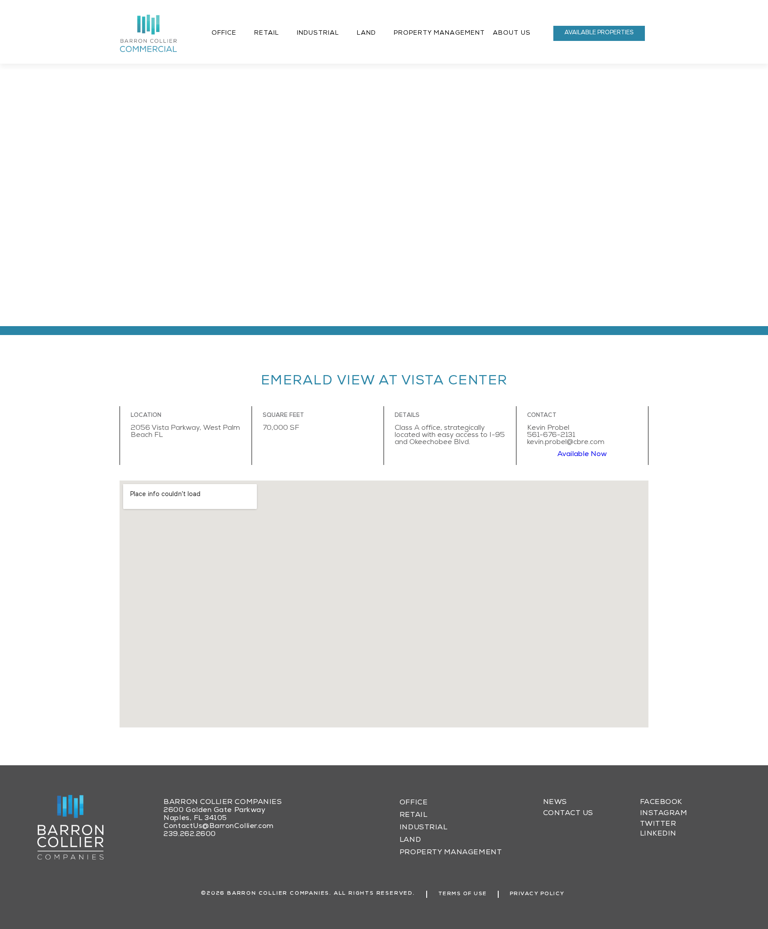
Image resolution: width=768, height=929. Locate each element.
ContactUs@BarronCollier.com (219, 826)
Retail (266, 33)
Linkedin (658, 834)
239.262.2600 (190, 834)
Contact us (568, 813)
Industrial (318, 33)
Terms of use (462, 894)
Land (366, 33)
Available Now (582, 454)
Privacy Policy (537, 894)
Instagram (664, 813)
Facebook (661, 802)
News (555, 802)
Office (224, 33)
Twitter (658, 824)
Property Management (439, 33)
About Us (512, 33)
